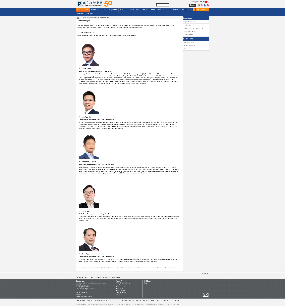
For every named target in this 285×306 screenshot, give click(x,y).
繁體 (201, 1)
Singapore (90, 300)
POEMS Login (82, 9)
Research (123, 9)
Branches (78, 294)
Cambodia (165, 300)
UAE (171, 300)
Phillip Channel (120, 291)
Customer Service (177, 9)
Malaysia (131, 300)
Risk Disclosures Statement (155, 304)
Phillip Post (119, 289)
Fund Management (189, 45)
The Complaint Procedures (84, 296)
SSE (113, 277)
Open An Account (201, 9)
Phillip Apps (162, 9)
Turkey (153, 300)
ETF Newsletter (188, 35)
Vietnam (176, 300)
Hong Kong (98, 300)
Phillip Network (120, 287)
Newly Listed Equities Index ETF (193, 28)
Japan (114, 300)
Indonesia (146, 300)
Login (146, 283)
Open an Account (189, 42)
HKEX (91, 277)
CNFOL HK (98, 277)
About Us (190, 9)
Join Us (118, 285)
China (105, 300)
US (110, 300)
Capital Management (109, 9)
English (193, 1)
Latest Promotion (121, 292)
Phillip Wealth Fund (189, 31)
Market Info (134, 9)
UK (119, 300)
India (158, 300)
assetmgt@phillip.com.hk (87, 289)
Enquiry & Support (81, 292)
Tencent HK (106, 277)
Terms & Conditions (139, 304)
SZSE (118, 277)
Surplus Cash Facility (85, 13)
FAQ (185, 49)
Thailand (138, 300)
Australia (124, 300)
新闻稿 (118, 294)
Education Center (148, 9)
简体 (197, 1)
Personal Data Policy (173, 304)
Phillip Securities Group (123, 283)
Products (94, 9)
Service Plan (187, 25)
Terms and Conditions (123, 304)
